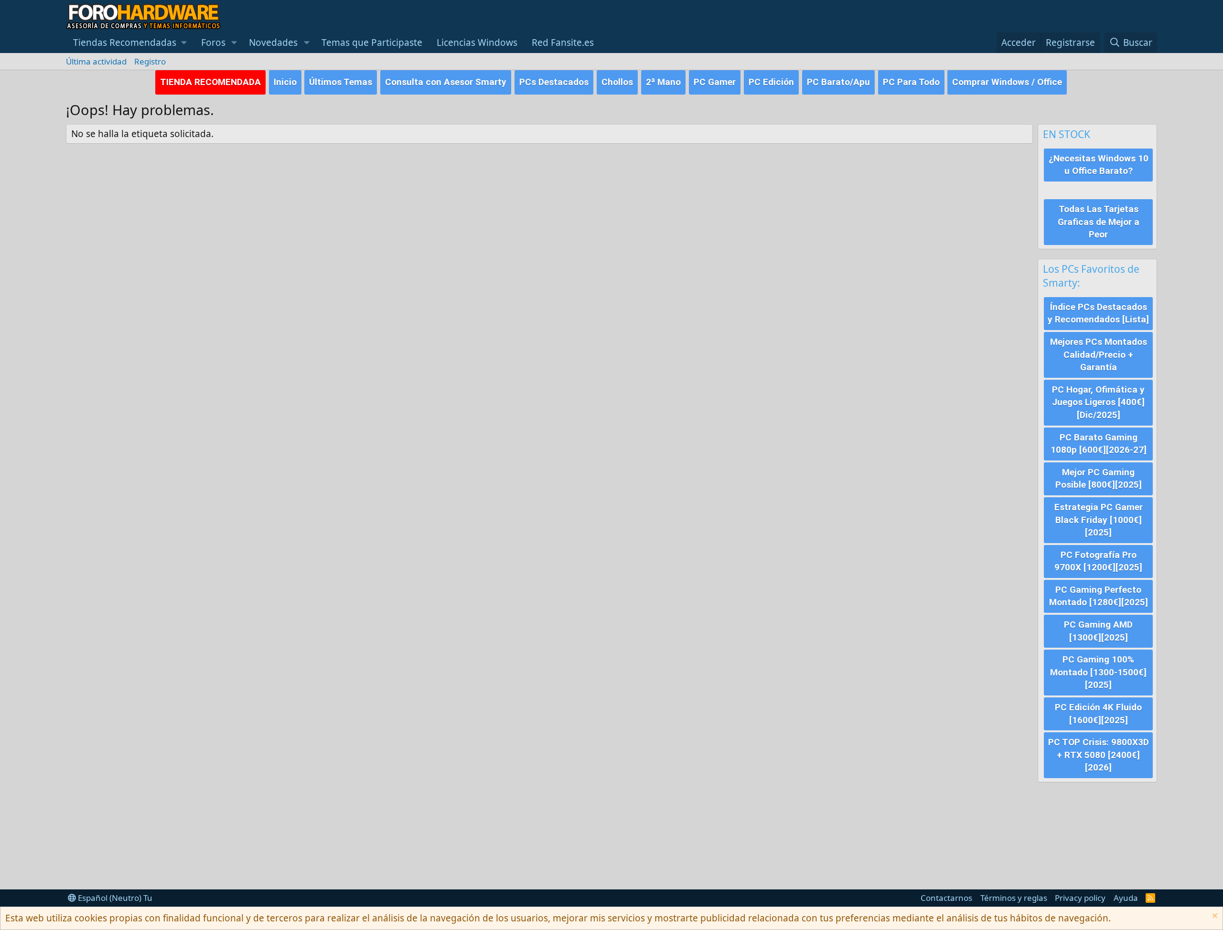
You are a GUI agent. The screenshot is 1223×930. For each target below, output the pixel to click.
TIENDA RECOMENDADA (210, 81)
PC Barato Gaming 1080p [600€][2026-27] (1099, 444)
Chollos (617, 81)
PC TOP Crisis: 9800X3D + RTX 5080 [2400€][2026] (1098, 755)
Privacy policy (1080, 897)
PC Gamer (715, 81)
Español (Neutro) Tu (114, 897)
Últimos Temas (340, 81)
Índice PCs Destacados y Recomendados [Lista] (1098, 313)
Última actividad (96, 61)
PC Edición (771, 81)
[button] (130, 42)
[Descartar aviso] (1214, 917)
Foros (213, 42)
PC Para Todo (911, 81)
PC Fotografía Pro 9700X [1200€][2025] (1098, 561)
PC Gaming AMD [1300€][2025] (1098, 631)
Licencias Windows (477, 42)
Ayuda (1126, 897)
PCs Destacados (554, 81)
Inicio (285, 81)
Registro (150, 61)
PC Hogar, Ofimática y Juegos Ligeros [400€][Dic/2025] (1098, 402)
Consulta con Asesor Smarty (445, 81)
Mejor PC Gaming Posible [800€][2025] (1098, 479)
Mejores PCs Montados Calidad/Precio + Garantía (1098, 354)
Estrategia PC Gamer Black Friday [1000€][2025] (1098, 520)
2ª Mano (663, 81)
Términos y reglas (1013, 897)
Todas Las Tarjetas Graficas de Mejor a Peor (1098, 221)
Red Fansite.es (563, 42)
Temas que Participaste (372, 42)
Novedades (273, 42)
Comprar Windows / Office (1007, 81)
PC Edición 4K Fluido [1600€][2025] (1098, 714)
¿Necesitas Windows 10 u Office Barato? (1098, 165)
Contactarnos (946, 897)
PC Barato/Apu (838, 81)
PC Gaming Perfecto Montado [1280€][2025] (1098, 596)
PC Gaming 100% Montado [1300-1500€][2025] (1098, 672)
